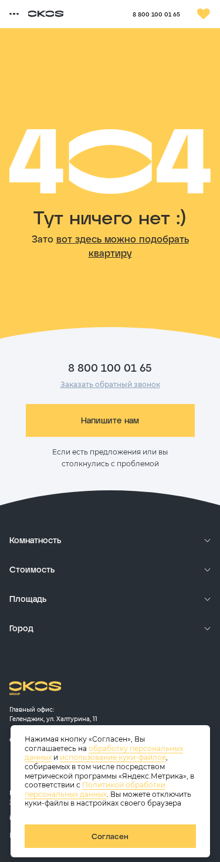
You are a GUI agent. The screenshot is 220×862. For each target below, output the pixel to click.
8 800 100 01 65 (156, 14)
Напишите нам (110, 420)
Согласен (110, 836)
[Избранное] (204, 14)
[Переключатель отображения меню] (14, 14)
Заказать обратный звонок (110, 384)
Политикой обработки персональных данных (95, 789)
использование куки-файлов (113, 757)
